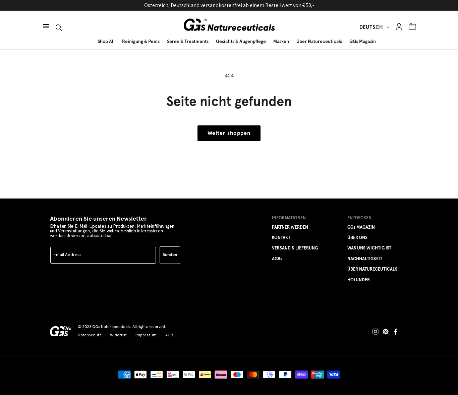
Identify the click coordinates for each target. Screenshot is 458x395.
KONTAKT (281, 238)
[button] (46, 22)
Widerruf (118, 335)
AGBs (277, 259)
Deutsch (371, 27)
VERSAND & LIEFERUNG (295, 248)
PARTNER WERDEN (290, 227)
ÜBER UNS (357, 238)
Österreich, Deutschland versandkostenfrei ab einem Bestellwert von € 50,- (229, 5)
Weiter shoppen (229, 133)
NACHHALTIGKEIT (364, 259)
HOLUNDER (358, 280)
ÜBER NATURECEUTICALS (372, 269)
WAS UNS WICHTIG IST (369, 248)
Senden (170, 255)
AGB (169, 335)
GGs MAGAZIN (361, 227)
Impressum (146, 335)
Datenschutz (89, 335)
